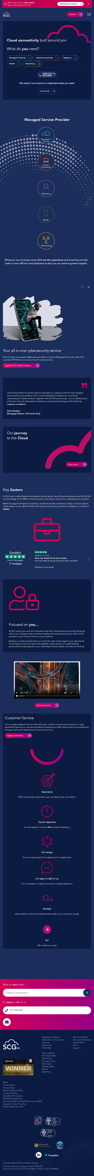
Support (76, 1048)
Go (47, 940)
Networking (30, 64)
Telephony (67, 58)
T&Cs (5, 1082)
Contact (72, 14)
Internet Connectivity (44, 58)
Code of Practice (10, 1093)
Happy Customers (15, 735)
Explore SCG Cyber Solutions (18, 365)
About (76, 1045)
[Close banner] (88, 4)
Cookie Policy (9, 1085)
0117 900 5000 (16, 1010)
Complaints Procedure (13, 1096)
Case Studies (78, 1042)
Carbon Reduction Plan (13, 1106)
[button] (88, 287)
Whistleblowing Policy (13, 1098)
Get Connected (44, 705)
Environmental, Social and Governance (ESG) (22, 1101)
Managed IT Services (17, 58)
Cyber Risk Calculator (68, 4)
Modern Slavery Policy (13, 1090)
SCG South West (80, 1037)
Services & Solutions (82, 1039)
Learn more (45, 91)
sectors (6, 509)
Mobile (12, 64)
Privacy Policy (9, 1087)
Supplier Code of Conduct (14, 1104)
